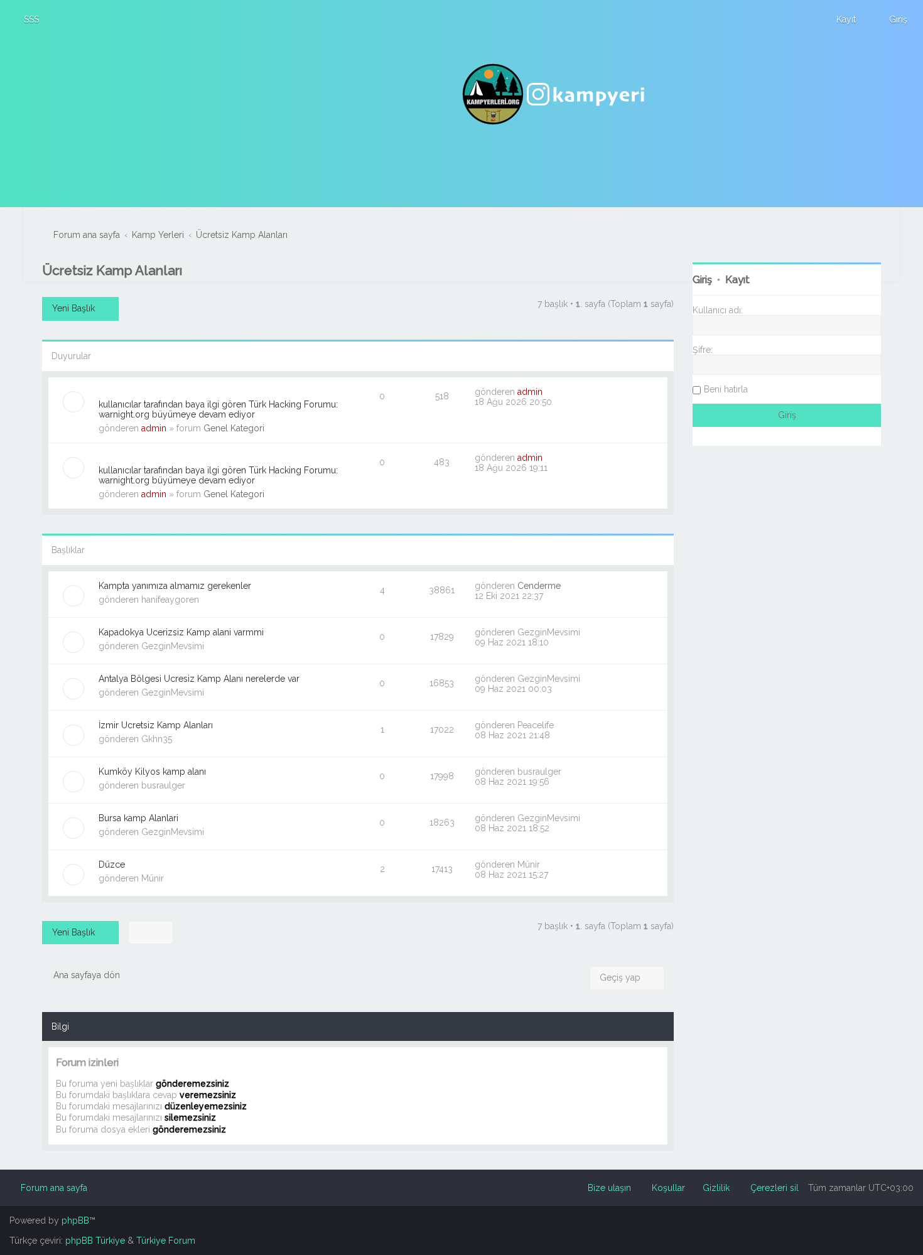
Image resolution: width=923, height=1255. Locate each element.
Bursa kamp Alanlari (138, 818)
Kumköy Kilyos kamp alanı (152, 772)
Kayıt (737, 280)
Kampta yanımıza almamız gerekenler (175, 586)
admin (153, 428)
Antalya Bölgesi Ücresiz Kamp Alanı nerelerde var (199, 679)
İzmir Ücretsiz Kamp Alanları (156, 725)
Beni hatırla (726, 389)
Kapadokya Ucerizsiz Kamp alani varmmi (181, 632)
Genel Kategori (233, 428)
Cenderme (539, 586)
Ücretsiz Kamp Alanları (112, 270)
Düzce (112, 864)
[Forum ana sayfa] (555, 94)
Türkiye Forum (165, 1241)
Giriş (702, 280)
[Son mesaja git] (549, 392)
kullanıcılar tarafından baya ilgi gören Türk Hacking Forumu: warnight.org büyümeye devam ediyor (218, 409)
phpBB (75, 1220)
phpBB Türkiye (95, 1241)
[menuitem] (25, 19)
